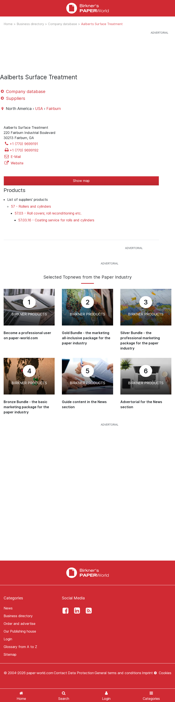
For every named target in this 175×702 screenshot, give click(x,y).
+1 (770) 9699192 (24, 150)
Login (8, 639)
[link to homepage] (87, 8)
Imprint (147, 673)
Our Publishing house (20, 631)
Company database (63, 24)
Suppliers (15, 98)
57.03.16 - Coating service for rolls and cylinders (56, 220)
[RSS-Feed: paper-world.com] (87, 611)
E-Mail (15, 156)
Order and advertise (19, 623)
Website (16, 163)
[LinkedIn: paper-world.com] (76, 611)
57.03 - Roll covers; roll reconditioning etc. (48, 213)
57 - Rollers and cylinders (31, 206)
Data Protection (81, 673)
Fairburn (53, 108)
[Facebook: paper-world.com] (64, 611)
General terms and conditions (118, 673)
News (8, 608)
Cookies (164, 673)
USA (39, 108)
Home (8, 24)
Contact (60, 673)
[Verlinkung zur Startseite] (87, 572)
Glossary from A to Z (20, 647)
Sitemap (10, 654)
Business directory (31, 24)
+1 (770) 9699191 (24, 144)
